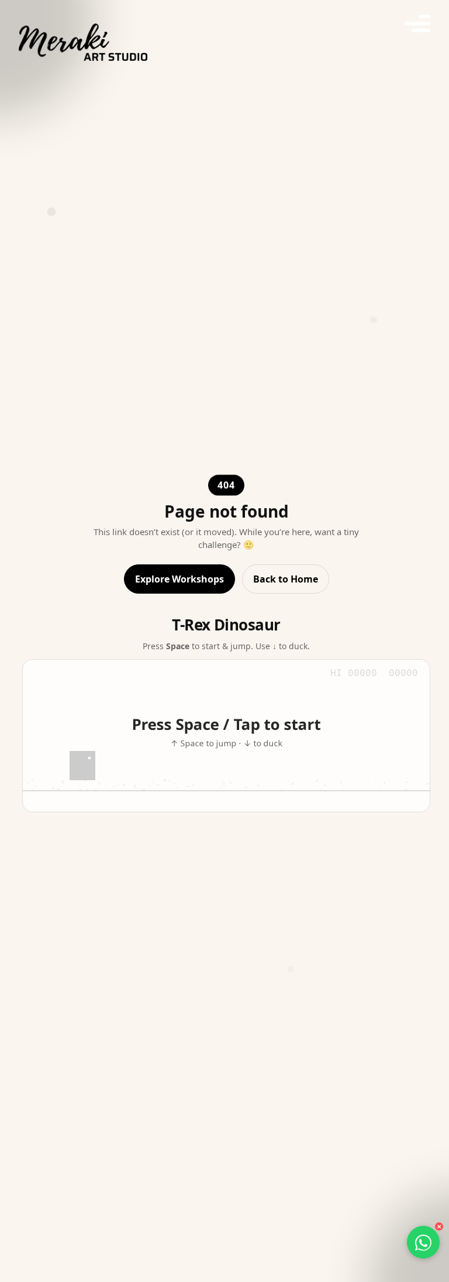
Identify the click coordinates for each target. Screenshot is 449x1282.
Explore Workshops (179, 579)
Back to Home (285, 579)
